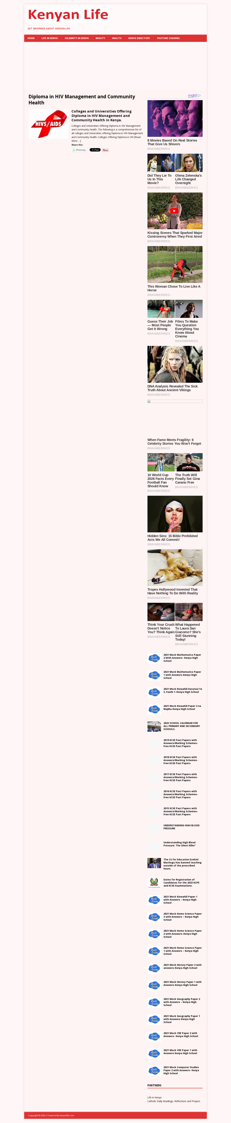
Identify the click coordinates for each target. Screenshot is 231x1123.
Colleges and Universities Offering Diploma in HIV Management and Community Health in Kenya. (102, 115)
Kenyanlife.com (67, 1115)
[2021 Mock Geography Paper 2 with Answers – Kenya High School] (154, 1005)
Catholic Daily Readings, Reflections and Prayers (173, 1101)
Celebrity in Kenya (77, 38)
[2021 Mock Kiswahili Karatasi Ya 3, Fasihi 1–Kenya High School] (154, 695)
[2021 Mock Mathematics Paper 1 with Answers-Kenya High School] (154, 678)
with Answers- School (183, 983)
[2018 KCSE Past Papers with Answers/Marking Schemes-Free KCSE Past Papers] (154, 763)
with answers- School (183, 966)
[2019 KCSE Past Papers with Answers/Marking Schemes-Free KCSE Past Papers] (154, 746)
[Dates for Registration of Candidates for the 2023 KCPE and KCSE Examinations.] (154, 886)
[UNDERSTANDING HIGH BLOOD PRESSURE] (154, 832)
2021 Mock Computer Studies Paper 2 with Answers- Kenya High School (181, 1070)
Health (116, 38)
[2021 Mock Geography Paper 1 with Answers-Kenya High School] (154, 1022)
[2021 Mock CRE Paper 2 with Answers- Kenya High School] (154, 1039)
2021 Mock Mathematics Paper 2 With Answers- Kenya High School (182, 657)
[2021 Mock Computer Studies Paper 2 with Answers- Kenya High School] (154, 1073)
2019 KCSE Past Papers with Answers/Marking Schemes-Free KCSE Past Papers (181, 743)
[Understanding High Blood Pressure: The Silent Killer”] (154, 849)
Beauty (100, 38)
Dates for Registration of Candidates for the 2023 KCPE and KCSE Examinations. (181, 882)
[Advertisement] (115, 65)
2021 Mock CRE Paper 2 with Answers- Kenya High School (181, 1034)
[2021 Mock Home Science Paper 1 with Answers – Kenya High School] (154, 954)
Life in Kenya (50, 38)
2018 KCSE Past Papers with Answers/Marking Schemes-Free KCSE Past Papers (181, 760)
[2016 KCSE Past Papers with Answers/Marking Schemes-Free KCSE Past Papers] (154, 798)
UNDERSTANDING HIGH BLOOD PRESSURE (182, 827)
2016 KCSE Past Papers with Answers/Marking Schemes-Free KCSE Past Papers (181, 794)
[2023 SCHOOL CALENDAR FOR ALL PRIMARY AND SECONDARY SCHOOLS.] (154, 729)
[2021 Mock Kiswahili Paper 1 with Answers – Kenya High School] (154, 903)
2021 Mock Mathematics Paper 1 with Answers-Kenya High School (182, 674)
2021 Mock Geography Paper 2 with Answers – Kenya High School (182, 1002)
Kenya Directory (139, 38)
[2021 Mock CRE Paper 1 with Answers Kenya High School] (154, 1056)
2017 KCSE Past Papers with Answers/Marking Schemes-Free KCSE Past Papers (181, 777)
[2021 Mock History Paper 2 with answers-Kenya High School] (154, 971)
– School (183, 933)
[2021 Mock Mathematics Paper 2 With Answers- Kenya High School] (154, 661)
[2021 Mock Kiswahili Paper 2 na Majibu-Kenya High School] (154, 712)
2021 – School (183, 690)
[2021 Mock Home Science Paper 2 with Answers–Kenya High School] (154, 937)
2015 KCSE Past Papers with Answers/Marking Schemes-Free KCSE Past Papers (181, 811)
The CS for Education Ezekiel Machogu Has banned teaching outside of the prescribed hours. (183, 864)
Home (31, 38)
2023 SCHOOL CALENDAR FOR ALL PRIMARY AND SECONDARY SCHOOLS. (182, 726)
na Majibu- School (182, 707)
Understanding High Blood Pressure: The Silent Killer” (180, 844)
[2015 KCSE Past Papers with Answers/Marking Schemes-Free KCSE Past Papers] (154, 815)
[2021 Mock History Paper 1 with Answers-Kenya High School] (154, 988)
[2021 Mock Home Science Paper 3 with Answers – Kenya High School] (154, 920)
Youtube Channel (168, 38)
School (180, 899)
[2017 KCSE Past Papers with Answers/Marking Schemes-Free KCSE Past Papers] (154, 781)
